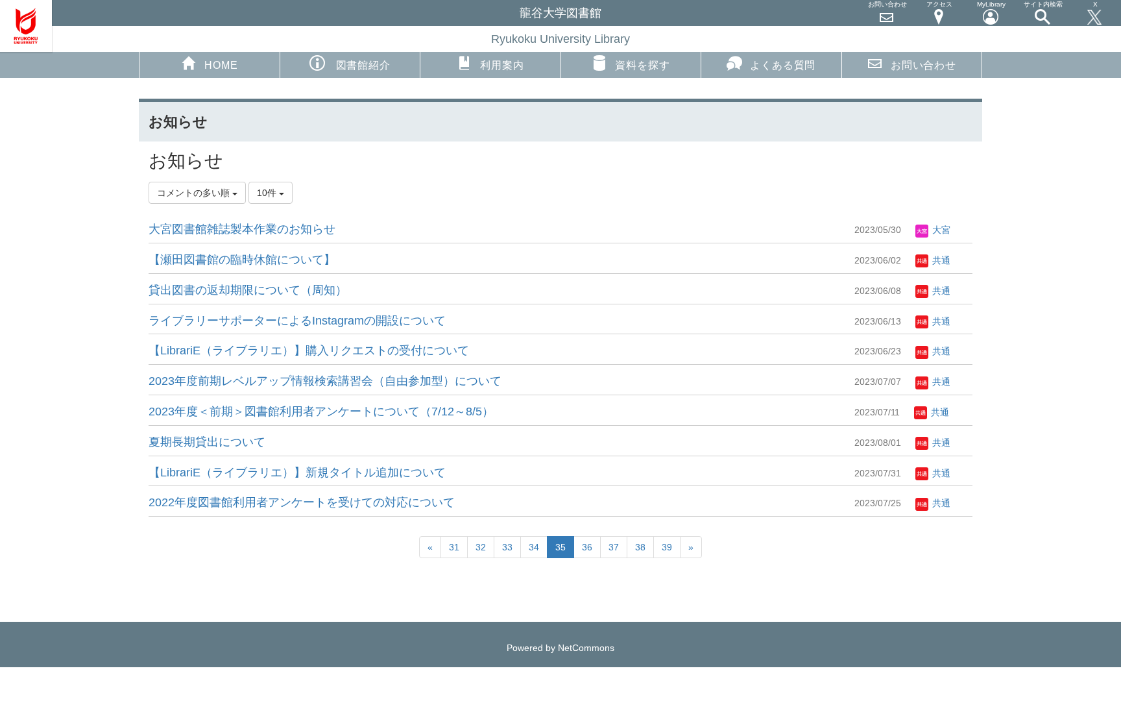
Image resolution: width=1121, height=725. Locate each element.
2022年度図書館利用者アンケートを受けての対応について (302, 502)
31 (454, 547)
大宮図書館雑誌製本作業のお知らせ (242, 229)
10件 (268, 193)
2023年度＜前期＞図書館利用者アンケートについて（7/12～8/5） (321, 411)
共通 (940, 260)
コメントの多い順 (194, 193)
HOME (220, 65)
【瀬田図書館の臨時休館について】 (242, 259)
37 (614, 547)
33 (507, 547)
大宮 (940, 230)
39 (667, 547)
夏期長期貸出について (207, 442)
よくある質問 (782, 65)
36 (587, 547)
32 (481, 547)
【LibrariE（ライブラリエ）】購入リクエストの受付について (309, 350)
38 (640, 547)
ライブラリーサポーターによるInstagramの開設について (297, 320)
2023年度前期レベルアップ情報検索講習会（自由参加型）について (325, 381)
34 (534, 547)
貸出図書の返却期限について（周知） (248, 290)
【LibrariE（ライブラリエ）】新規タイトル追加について (297, 472)
